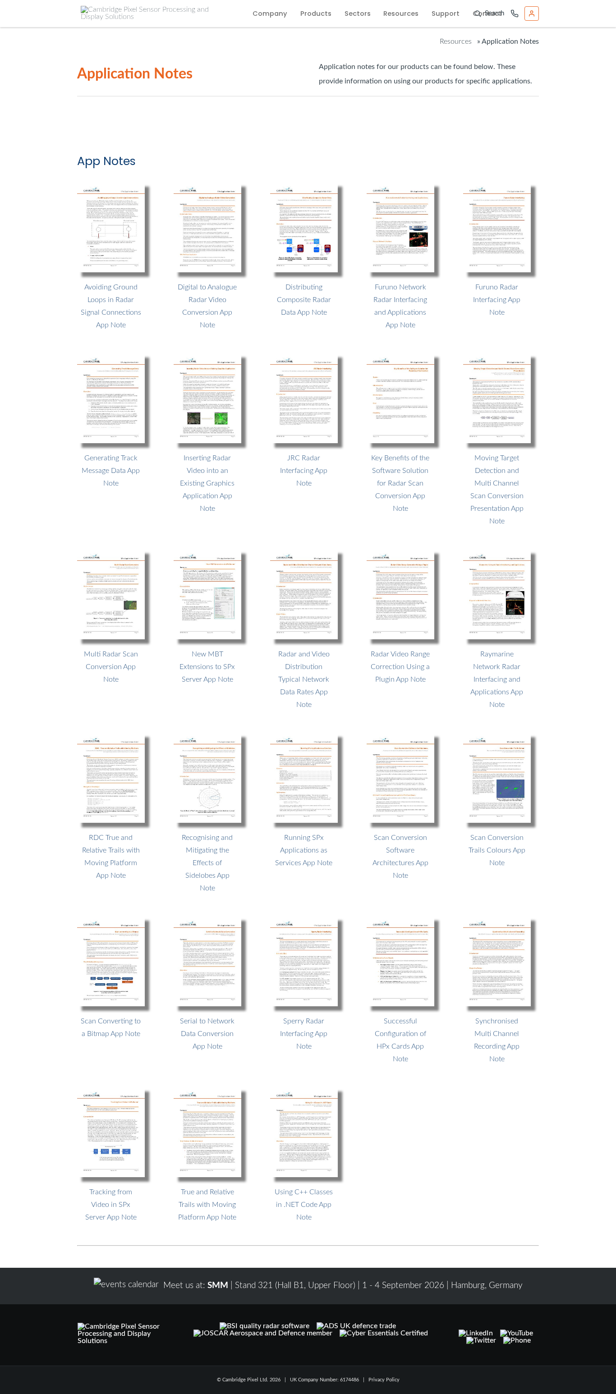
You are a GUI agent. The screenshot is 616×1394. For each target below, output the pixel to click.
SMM (217, 1285)
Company (270, 13)
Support (446, 13)
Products (315, 13)
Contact (487, 13)
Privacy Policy (384, 1379)
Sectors (358, 13)
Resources (400, 13)
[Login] (531, 13)
